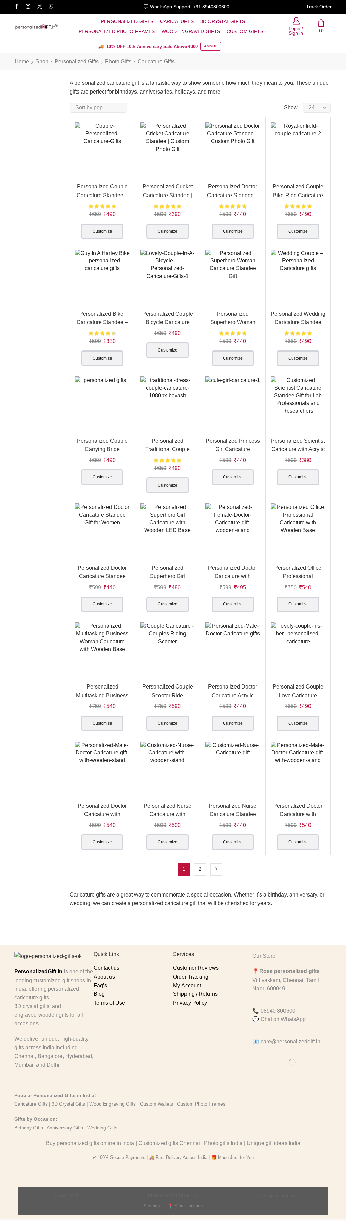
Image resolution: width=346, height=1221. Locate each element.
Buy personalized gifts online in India (90, 1143)
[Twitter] (39, 6)
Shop (41, 61)
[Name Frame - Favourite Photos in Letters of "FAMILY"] (27, 235)
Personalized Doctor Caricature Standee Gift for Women (102, 576)
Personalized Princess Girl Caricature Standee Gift (233, 449)
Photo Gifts (118, 61)
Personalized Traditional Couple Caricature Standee (167, 449)
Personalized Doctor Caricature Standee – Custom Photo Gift (232, 195)
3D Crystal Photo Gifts (28, 174)
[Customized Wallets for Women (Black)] (27, 276)
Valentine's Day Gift (35, 139)
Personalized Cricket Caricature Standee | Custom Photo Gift (168, 195)
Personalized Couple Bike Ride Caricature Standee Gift (298, 195)
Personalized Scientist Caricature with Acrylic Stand (298, 449)
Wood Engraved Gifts (191, 31)
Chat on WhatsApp (283, 1019)
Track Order (319, 6)
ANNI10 (210, 46)
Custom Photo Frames (201, 1104)
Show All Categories (28, 103)
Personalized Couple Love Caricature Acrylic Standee (298, 695)
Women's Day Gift (33, 156)
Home (22, 61)
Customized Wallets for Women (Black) (47, 263)
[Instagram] (28, 6)
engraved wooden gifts (41, 1015)
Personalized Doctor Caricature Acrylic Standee (232, 695)
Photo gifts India (223, 1143)
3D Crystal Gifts (222, 21)
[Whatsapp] (51, 6)
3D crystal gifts (31, 1006)
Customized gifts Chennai (169, 1143)
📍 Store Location (185, 1206)
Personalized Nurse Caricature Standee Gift (232, 814)
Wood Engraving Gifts (112, 1104)
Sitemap (152, 1206)
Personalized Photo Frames (117, 31)
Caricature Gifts (31, 1104)
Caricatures (177, 21)
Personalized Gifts (127, 21)
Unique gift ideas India (273, 1143)
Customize (102, 231)
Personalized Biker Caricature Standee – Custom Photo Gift (102, 322)
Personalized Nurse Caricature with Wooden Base (167, 814)
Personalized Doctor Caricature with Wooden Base (232, 576)
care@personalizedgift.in (290, 1041)
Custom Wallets (156, 1104)
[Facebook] (16, 6)
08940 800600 (278, 1011)
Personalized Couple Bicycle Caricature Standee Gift (167, 322)
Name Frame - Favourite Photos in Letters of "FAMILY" (47, 221)
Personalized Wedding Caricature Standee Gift (298, 322)
